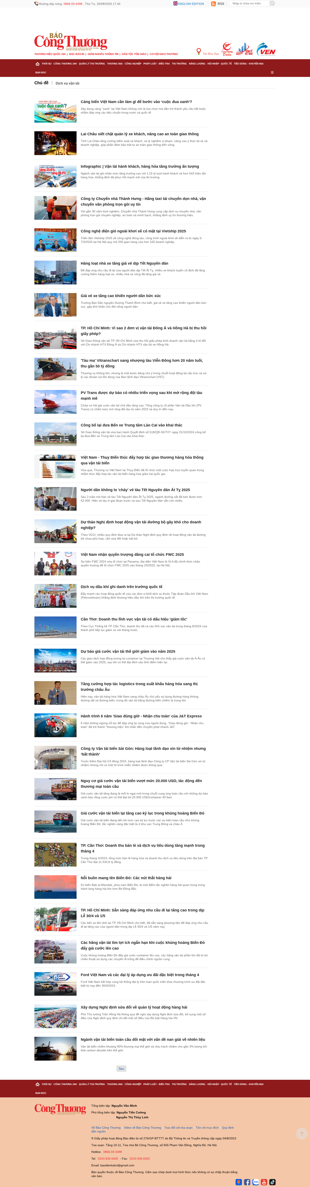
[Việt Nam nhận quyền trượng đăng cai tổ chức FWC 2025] (55, 564)
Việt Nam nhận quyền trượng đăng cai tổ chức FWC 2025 (132, 554)
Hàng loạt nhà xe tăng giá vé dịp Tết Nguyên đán (124, 263)
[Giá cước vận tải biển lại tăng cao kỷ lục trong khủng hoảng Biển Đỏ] (55, 822)
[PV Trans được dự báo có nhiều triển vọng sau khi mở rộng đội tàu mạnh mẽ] (55, 402)
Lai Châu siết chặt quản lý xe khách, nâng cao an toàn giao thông (140, 134)
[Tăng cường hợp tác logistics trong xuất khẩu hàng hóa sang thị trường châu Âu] (55, 693)
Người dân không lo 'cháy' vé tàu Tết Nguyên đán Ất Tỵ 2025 (135, 490)
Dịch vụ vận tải (67, 83)
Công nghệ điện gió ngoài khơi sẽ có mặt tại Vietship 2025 (133, 231)
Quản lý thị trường (92, 63)
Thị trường (179, 63)
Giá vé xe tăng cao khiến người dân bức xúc (121, 296)
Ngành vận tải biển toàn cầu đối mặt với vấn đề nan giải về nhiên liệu (143, 1039)
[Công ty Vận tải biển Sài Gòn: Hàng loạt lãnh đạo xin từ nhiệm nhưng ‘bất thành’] (55, 758)
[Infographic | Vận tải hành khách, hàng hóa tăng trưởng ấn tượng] (55, 176)
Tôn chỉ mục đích (207, 1127)
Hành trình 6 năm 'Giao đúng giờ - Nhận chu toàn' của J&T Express (141, 716)
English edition (191, 3)
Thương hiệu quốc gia (50, 54)
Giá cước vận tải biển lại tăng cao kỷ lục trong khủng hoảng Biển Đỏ (142, 813)
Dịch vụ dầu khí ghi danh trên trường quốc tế (121, 587)
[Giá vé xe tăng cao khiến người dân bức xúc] (55, 305)
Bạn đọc (40, 72)
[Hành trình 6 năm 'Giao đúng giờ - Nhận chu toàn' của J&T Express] (55, 725)
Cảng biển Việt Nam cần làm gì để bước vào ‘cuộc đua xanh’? (136, 102)
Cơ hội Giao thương (164, 54)
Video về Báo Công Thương (142, 1127)
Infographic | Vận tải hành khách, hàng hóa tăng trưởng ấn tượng (140, 166)
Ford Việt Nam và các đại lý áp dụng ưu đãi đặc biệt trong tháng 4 (140, 975)
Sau (121, 1068)
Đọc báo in (76, 54)
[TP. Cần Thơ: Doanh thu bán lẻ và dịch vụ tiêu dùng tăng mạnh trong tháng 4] (55, 855)
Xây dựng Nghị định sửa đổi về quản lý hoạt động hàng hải (134, 1007)
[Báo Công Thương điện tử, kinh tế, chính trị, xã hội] (70, 41)
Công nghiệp (133, 63)
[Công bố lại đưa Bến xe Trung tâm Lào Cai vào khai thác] (55, 434)
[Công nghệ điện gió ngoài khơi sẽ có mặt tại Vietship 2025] (55, 240)
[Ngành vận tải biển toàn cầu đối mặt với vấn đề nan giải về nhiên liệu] (55, 1049)
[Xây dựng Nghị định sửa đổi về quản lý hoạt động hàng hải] (55, 1016)
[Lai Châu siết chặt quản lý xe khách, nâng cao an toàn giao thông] (55, 143)
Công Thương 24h (65, 63)
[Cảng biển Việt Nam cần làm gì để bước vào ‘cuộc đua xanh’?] (55, 111)
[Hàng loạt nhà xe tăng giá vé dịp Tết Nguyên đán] (55, 272)
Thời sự (46, 63)
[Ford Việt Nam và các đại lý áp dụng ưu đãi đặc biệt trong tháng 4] (55, 984)
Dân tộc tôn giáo (134, 54)
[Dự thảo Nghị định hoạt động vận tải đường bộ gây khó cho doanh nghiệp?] (55, 531)
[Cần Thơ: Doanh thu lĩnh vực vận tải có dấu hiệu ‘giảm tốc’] (55, 628)
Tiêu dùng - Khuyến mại (248, 63)
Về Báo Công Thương (106, 1127)
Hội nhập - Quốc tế (220, 63)
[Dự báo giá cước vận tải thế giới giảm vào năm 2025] (55, 661)
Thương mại (115, 63)
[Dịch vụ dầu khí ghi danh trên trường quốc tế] (55, 596)
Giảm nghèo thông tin (103, 54)
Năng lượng (197, 63)
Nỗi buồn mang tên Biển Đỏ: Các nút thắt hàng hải (126, 878)
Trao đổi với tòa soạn (178, 1127)
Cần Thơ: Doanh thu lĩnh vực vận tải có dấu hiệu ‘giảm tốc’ (134, 619)
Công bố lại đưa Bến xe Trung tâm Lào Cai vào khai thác (131, 425)
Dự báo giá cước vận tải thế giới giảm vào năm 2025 (128, 651)
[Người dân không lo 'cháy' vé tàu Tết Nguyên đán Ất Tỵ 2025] (55, 499)
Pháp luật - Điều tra (156, 63)
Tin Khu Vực (210, 53)
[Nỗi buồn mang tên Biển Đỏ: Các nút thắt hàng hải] (55, 887)
